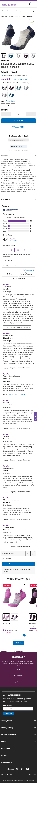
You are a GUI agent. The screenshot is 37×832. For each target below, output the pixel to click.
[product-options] (4, 88)
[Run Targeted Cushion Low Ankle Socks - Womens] (14, 597)
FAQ (20, 669)
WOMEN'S (4, 16)
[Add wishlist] (24, 585)
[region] (17, 769)
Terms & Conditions (6, 774)
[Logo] (9, 4)
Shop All (18, 642)
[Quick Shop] (24, 635)
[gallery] (18, 37)
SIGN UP (8, 713)
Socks (18, 16)
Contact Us (20, 682)
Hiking (23, 16)
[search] (33, 11)
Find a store (20, 675)
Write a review (22, 79)
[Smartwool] (31, 22)
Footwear (11, 16)
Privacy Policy (32, 774)
